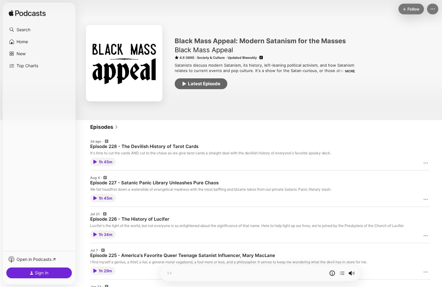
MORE (350, 71)
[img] (27, 14)
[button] (39, 30)
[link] (104, 127)
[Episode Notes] (332, 273)
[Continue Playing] (342, 273)
